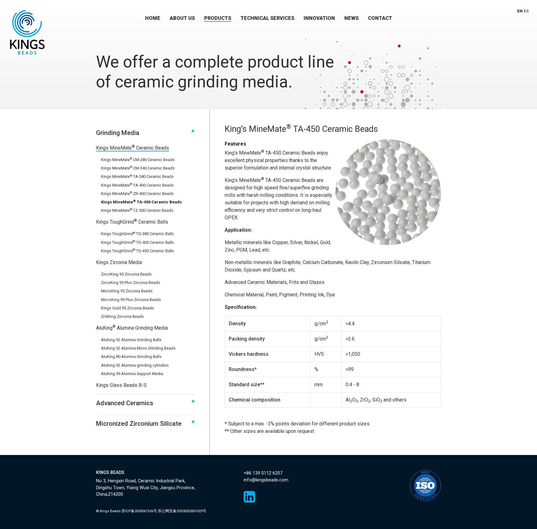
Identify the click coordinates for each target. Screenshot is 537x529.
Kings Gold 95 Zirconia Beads (127, 308)
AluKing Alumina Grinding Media (132, 328)
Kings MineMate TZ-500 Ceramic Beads (137, 210)
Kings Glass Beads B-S (121, 385)
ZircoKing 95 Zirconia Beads (126, 274)
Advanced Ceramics (124, 403)
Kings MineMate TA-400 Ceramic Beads (137, 185)
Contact (380, 18)
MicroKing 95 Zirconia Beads (127, 291)
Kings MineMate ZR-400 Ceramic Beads (137, 193)
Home (152, 18)
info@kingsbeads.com (266, 480)
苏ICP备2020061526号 (139, 511)
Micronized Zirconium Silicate (138, 423)
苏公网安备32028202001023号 (182, 511)
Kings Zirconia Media (119, 262)
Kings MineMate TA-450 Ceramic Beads (141, 202)
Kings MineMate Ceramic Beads (132, 148)
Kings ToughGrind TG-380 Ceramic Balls (137, 233)
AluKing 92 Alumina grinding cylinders (135, 365)
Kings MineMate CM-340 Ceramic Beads (138, 168)
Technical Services (267, 18)
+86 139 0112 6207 (263, 473)
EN (520, 11)
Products (217, 18)
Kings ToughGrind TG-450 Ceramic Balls (137, 250)
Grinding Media (117, 133)
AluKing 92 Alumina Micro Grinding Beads (138, 348)
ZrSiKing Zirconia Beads (122, 316)
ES (526, 11)
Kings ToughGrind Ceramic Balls (132, 222)
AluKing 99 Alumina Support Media (132, 373)
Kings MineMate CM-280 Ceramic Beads (138, 159)
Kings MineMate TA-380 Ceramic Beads (137, 176)
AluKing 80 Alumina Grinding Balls (131, 356)
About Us (182, 18)
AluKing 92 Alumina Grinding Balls (131, 339)
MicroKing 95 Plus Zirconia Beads (131, 299)
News (351, 18)
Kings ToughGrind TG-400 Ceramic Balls (137, 242)
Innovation (319, 18)
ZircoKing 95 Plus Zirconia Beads (130, 282)
